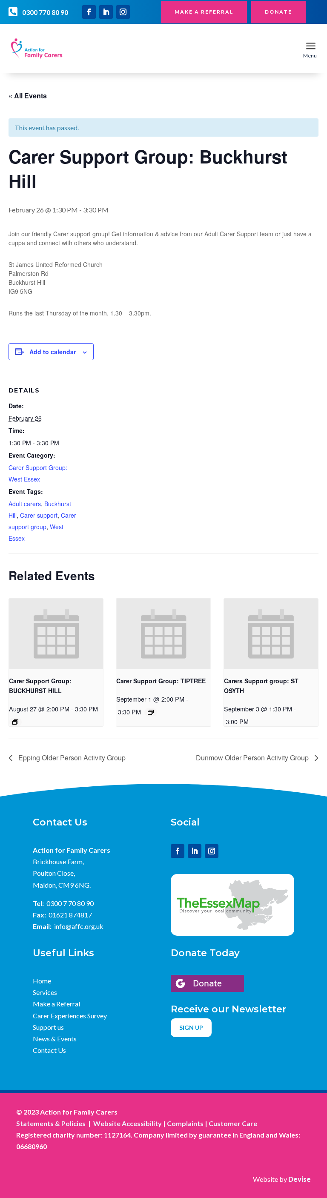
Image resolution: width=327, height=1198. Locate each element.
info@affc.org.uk (78, 926)
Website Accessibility (127, 1123)
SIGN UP (191, 1027)
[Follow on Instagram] (123, 12)
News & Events (55, 1039)
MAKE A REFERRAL (204, 12)
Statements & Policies (51, 1123)
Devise (299, 1179)
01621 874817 (70, 915)
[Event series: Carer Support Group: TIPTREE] (151, 712)
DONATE (278, 12)
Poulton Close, (54, 873)
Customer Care (233, 1123)
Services (45, 992)
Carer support (38, 515)
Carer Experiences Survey (70, 1016)
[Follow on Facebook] (89, 12)
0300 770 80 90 (45, 12)
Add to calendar (52, 351)
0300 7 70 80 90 (70, 903)
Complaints (185, 1123)
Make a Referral (56, 1004)
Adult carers (25, 503)
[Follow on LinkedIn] (106, 12)
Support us (48, 1027)
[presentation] (56, 634)
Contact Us (49, 1050)
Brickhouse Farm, (58, 861)
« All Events (28, 95)
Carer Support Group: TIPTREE (161, 680)
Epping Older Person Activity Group (71, 757)
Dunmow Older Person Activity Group (253, 757)
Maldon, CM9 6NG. (62, 885)
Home (42, 981)
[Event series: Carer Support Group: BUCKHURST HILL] (15, 722)
